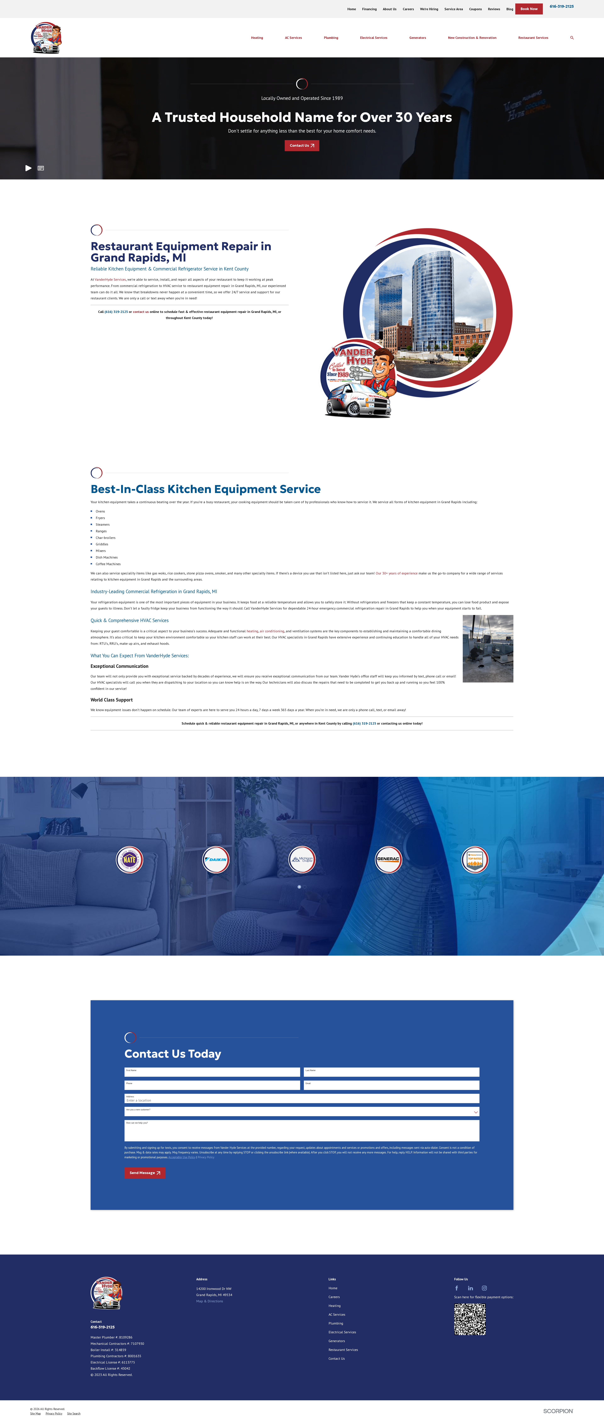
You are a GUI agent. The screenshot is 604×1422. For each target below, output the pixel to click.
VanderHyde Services (110, 279)
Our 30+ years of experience (397, 573)
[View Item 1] (299, 887)
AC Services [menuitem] (293, 37)
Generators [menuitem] (417, 37)
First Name (131, 1070)
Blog (509, 9)
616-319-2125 (562, 6)
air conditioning (272, 631)
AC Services (337, 1314)
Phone (129, 1083)
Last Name (311, 1070)
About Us (390, 9)
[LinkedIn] (470, 1288)
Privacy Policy (206, 1157)
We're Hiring (429, 9)
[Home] (46, 37)
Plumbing (336, 1323)
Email (308, 1083)
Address (130, 1096)
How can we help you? (137, 1122)
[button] (40, 168)
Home (351, 9)
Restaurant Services (343, 1349)
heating (252, 631)
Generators (337, 1341)
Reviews (494, 9)
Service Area (454, 9)
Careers (408, 9)
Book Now (529, 9)
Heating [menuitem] (257, 37)
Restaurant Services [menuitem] (533, 37)
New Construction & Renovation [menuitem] (472, 37)
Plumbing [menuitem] (331, 37)
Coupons (475, 9)
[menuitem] (35, 1414)
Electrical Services (342, 1332)
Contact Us (337, 1358)
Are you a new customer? (138, 1109)
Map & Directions (209, 1301)
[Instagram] (484, 1288)
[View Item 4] (304, 887)
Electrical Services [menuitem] (373, 37)
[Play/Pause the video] (28, 168)
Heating (335, 1305)
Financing (369, 9)
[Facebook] (456, 1288)
